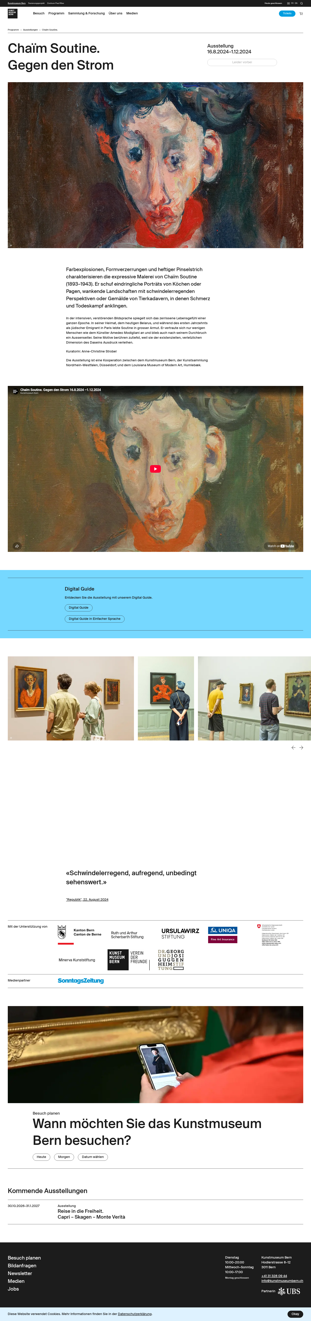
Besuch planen (24, 1258)
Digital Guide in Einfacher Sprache (95, 619)
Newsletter (20, 1273)
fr (292, 3)
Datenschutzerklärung (135, 1314)
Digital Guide (78, 607)
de (288, 3)
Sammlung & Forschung (86, 13)
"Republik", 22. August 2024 (87, 899)
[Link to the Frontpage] (12, 13)
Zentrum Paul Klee (55, 3)
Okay (295, 1314)
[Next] (301, 747)
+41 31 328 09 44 (274, 1276)
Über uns (115, 13)
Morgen (64, 1157)
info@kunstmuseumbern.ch (282, 1281)
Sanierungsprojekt (36, 3)
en (296, 3)
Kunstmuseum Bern (17, 3)
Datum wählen (93, 1157)
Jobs (13, 1289)
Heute (41, 1157)
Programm (56, 13)
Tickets (287, 13)
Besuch (39, 13)
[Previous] (293, 747)
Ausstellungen (30, 30)
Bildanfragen (22, 1266)
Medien (132, 13)
